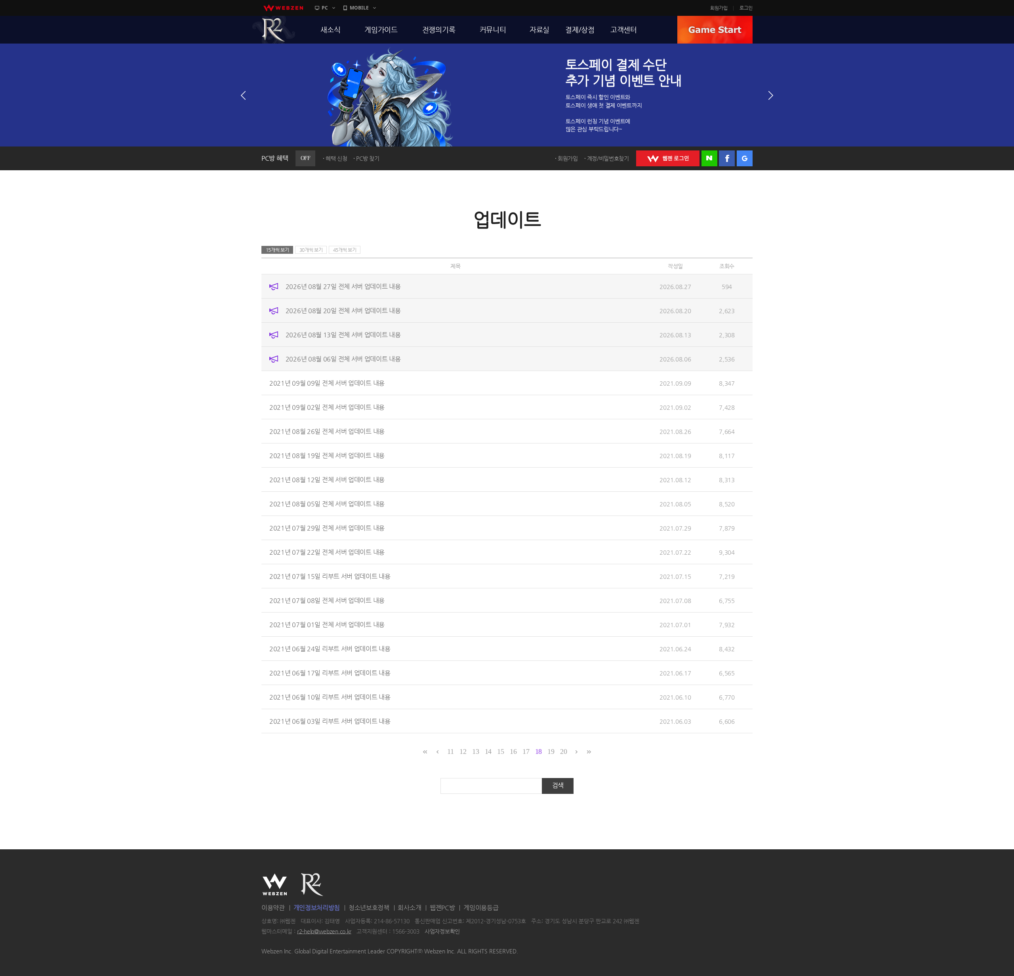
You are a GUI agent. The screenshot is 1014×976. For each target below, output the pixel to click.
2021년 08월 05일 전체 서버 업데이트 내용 (327, 504)
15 (500, 751)
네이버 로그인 (709, 158)
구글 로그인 (745, 158)
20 (563, 751)
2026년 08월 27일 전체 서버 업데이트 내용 (343, 286)
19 (550, 751)
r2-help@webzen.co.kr (324, 931)
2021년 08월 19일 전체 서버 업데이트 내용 (327, 455)
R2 (273, 30)
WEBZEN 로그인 (668, 158)
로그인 (746, 8)
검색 (558, 785)
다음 (770, 95)
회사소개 (409, 907)
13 (475, 751)
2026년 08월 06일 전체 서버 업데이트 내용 (343, 359)
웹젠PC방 (442, 907)
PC (325, 7)
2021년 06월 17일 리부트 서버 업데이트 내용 (330, 673)
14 (488, 751)
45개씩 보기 (344, 250)
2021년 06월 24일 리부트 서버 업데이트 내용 (330, 649)
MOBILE (359, 7)
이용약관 (273, 907)
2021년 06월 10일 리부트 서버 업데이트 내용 (330, 697)
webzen (283, 8)
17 (525, 751)
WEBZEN (274, 884)
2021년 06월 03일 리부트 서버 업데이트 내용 (330, 721)
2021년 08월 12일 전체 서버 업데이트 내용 (327, 479)
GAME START (715, 30)
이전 (243, 95)
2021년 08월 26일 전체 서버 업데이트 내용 (327, 431)
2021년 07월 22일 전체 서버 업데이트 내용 (327, 552)
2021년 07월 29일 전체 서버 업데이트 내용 (327, 528)
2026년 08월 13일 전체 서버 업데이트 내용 (343, 335)
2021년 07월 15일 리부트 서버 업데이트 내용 (330, 576)
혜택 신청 (336, 158)
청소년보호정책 (369, 907)
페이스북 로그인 (727, 158)
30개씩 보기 (311, 250)
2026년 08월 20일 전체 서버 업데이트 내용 (343, 310)
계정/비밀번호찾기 (608, 158)
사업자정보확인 (442, 931)
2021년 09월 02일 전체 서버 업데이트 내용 (327, 407)
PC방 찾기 (367, 158)
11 (450, 751)
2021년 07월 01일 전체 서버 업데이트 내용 (327, 624)
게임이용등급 (480, 907)
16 (513, 751)
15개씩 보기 (277, 250)
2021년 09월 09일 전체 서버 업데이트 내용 (327, 383)
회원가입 (719, 8)
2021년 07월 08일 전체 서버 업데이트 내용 (327, 600)
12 (462, 751)
